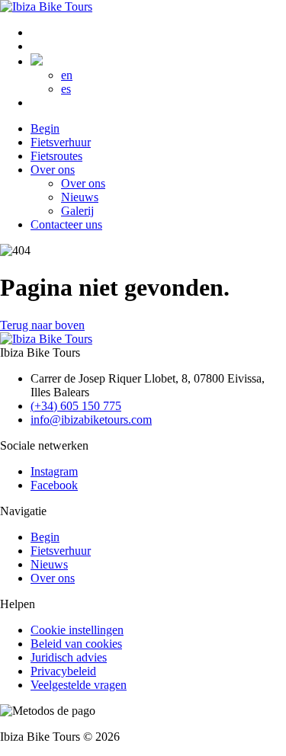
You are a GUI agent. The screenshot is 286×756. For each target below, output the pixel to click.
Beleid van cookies (76, 643)
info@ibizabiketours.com (91, 419)
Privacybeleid (63, 671)
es (66, 88)
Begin (45, 536)
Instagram (54, 471)
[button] (37, 61)
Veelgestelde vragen (79, 684)
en (66, 75)
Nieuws (49, 564)
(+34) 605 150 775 (76, 405)
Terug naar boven (42, 325)
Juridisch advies (69, 657)
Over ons (53, 578)
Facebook (54, 485)
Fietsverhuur (61, 550)
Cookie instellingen (77, 629)
